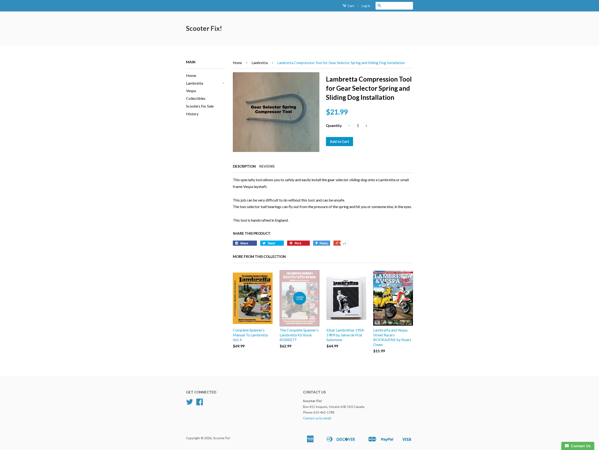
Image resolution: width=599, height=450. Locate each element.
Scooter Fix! (204, 28)
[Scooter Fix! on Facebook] (199, 403)
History (192, 114)
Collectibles (195, 98)
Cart (350, 6)
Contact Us (580, 446)
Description (244, 166)
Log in (366, 6)
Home (191, 75)
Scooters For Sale (200, 106)
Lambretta (194, 83)
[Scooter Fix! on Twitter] (189, 403)
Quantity (334, 125)
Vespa (191, 90)
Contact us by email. (317, 418)
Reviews (267, 166)
